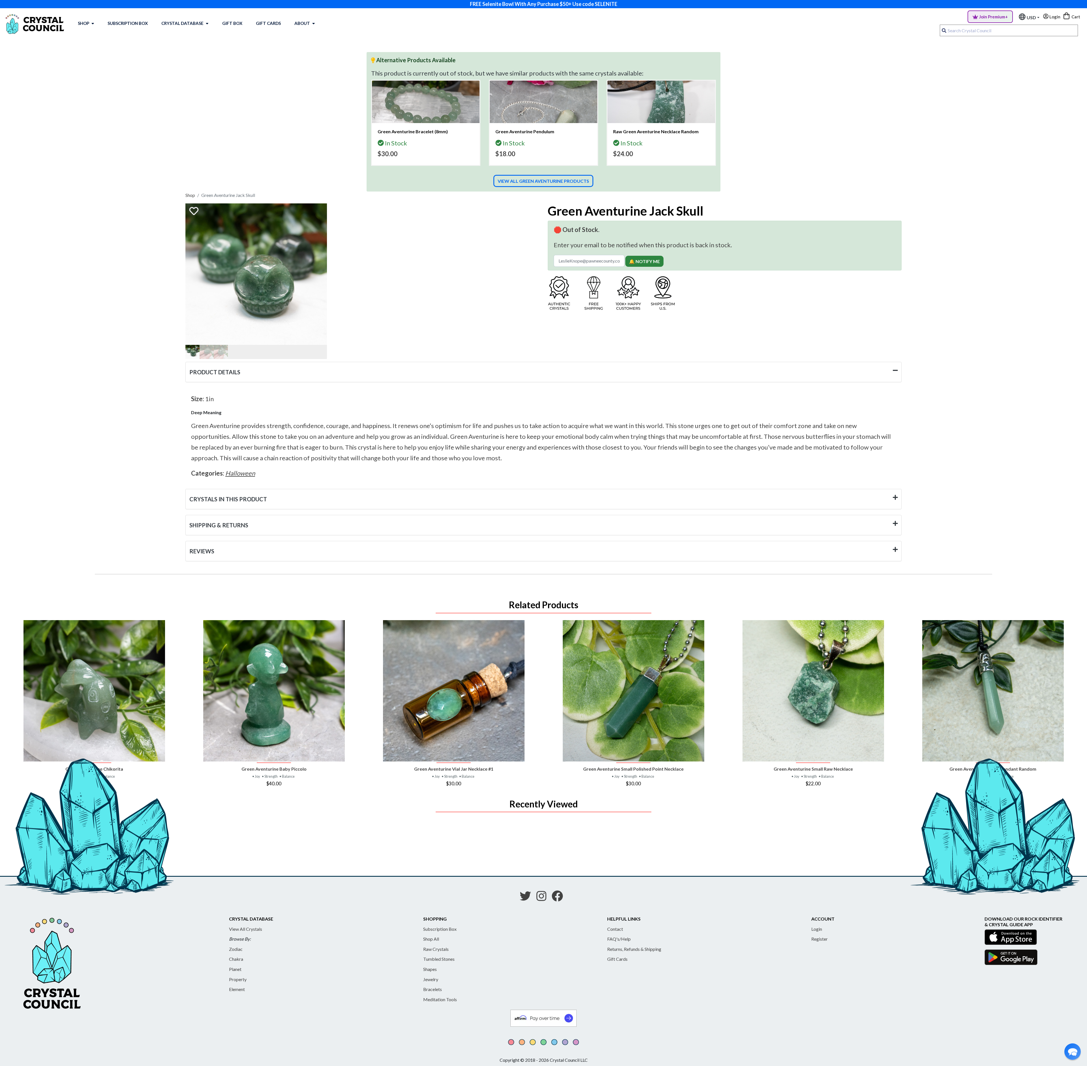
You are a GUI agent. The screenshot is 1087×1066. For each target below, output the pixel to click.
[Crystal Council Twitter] (528, 898)
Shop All (431, 939)
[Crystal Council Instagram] (543, 898)
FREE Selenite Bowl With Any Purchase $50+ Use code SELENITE (543, 4)
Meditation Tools (440, 999)
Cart (1075, 16)
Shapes (430, 969)
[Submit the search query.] (944, 30)
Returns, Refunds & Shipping (634, 949)
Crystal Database (182, 23)
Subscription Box (128, 23)
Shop (83, 23)
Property (238, 979)
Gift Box (232, 23)
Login (816, 929)
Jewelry (430, 979)
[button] (1072, 1051)
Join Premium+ (993, 16)
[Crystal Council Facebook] (560, 898)
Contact (615, 929)
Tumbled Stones (439, 959)
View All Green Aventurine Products (543, 181)
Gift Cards (268, 23)
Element (237, 989)
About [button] (302, 23)
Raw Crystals (436, 949)
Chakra (236, 959)
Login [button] (1054, 16)
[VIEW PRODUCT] (94, 691)
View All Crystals (245, 929)
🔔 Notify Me (644, 261)
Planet (235, 969)
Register (819, 939)
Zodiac (236, 949)
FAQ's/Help (619, 939)
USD (1031, 17)
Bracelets (432, 989)
